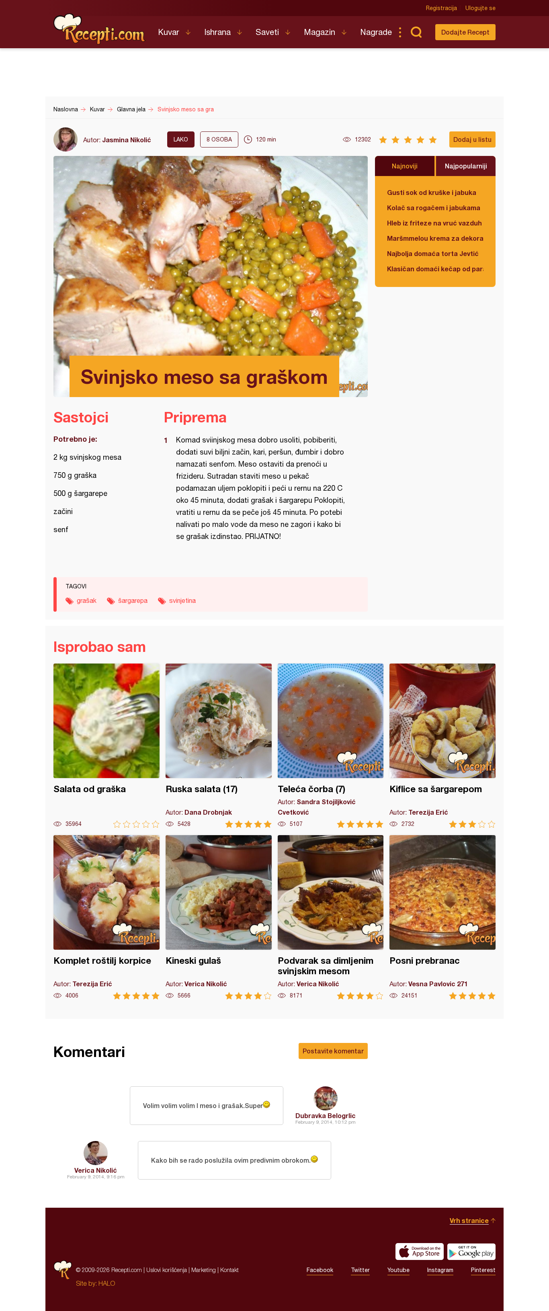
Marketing (203, 1269)
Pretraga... (416, 32)
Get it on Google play (471, 1251)
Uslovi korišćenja (166, 1269)
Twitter (360, 1270)
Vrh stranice (469, 1220)
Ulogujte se (480, 8)
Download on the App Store (419, 1251)
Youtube (398, 1270)
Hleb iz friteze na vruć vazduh (434, 223)
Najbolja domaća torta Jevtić (433, 253)
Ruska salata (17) (219, 746)
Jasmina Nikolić (126, 139)
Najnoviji (405, 166)
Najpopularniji (466, 166)
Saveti (267, 32)
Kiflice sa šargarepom (442, 746)
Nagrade (376, 32)
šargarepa (132, 600)
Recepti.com (99, 29)
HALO (106, 1283)
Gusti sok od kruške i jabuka (431, 192)
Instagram (440, 1270)
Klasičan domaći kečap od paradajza (435, 268)
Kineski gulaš (219, 917)
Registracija (441, 8)
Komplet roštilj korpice (106, 917)
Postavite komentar (333, 1051)
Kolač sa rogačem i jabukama (433, 207)
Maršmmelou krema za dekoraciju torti (435, 238)
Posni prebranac (442, 917)
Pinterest (483, 1270)
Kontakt (229, 1269)
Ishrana (217, 32)
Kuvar (168, 32)
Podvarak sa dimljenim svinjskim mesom (331, 917)
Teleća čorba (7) (331, 746)
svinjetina (182, 600)
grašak (86, 600)
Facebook (320, 1270)
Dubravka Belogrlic (325, 1115)
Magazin (319, 32)
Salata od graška (106, 746)
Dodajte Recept (465, 32)
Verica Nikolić (95, 1170)
